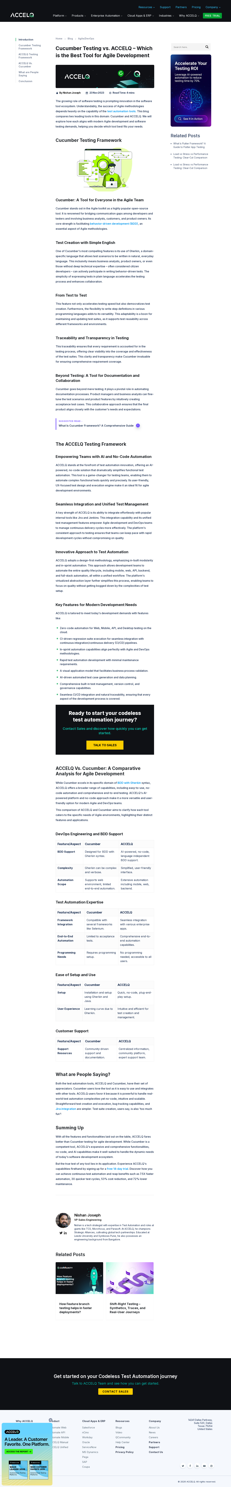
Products (78, 15)
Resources (145, 7)
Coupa (86, 1466)
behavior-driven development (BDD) (114, 223)
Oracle (86, 1442)
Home (59, 38)
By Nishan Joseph (70, 92)
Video (119, 1432)
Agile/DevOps (86, 38)
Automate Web (57, 1427)
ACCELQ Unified (58, 1447)
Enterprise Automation (106, 15)
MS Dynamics (90, 1452)
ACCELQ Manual (58, 1442)
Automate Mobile (59, 1437)
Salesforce (88, 1427)
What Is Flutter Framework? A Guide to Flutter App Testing (189, 145)
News (152, 1432)
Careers (153, 1437)
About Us (154, 1427)
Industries (165, 15)
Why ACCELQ (188, 15)
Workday (87, 1437)
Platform (59, 15)
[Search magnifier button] (207, 47)
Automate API (57, 1432)
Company (212, 7)
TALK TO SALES (105, 745)
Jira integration (66, 1109)
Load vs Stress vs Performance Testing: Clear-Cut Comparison (190, 156)
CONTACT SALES (115, 1391)
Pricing (196, 7)
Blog (70, 38)
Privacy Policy (125, 1452)
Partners (181, 7)
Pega (85, 1457)
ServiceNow (89, 1447)
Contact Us (156, 1452)
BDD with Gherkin (129, 782)
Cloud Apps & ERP (140, 15)
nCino (85, 1432)
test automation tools (121, 111)
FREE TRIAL (212, 15)
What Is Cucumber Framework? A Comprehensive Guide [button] (96, 425)
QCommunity (123, 1437)
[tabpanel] (105, 83)
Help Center (123, 1442)
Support (165, 7)
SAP (84, 1461)
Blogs (119, 1427)
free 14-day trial (117, 1168)
